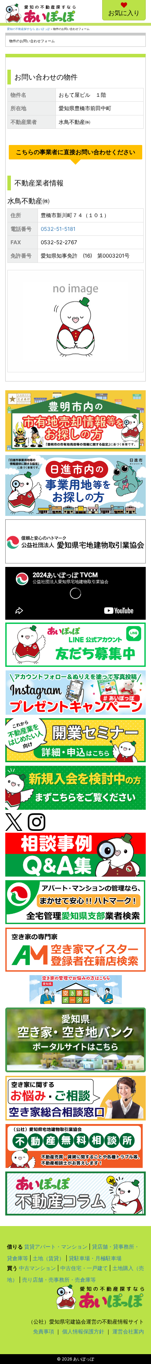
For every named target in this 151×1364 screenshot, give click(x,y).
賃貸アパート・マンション (55, 1246)
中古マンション (37, 1268)
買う (12, 1268)
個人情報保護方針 (83, 1331)
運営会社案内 (128, 1331)
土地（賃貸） (48, 1258)
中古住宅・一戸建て (84, 1268)
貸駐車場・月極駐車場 (95, 1258)
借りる (15, 1246)
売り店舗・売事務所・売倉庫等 (59, 1279)
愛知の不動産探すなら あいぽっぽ (28, 29)
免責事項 (43, 1331)
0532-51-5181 (58, 229)
